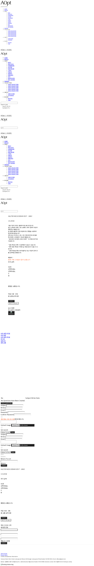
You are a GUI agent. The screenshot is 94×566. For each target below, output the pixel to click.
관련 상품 (3, 343)
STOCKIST (10, 40)
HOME (5, 9)
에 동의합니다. (12, 419)
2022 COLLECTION (12, 36)
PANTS (9, 20)
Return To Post (5, 452)
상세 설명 (3, 335)
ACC (9, 24)
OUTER (9, 16)
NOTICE (9, 42)
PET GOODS (10, 27)
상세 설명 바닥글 (5, 337)
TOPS (9, 19)
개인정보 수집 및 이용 (8, 419)
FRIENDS (6, 28)
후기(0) (3, 339)
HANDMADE (10, 15)
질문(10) (3, 341)
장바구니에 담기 (5, 520)
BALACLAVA (10, 25)
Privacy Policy (4, 555)
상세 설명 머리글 (5, 333)
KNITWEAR (10, 18)
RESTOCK (10, 14)
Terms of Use (4, 553)
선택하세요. (12, 269)
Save (12, 432)
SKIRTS (9, 21)
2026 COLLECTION (12, 30)
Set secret (4, 430)
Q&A (9, 43)
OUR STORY (10, 38)
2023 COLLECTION (12, 34)
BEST (9, 12)
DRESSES (10, 23)
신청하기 (3, 543)
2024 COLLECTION (12, 33)
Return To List (5, 432)
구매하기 (3, 465)
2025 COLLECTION (12, 32)
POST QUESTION (6, 403)
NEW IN (6, 10)
